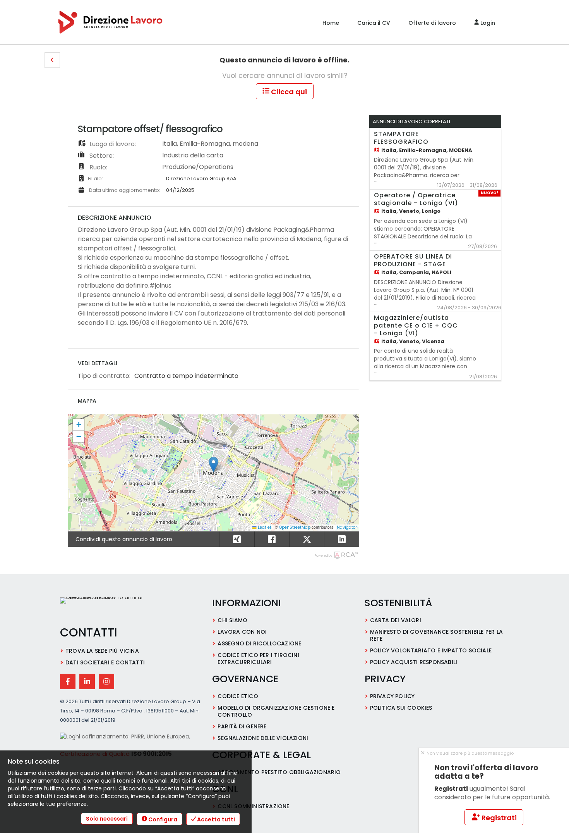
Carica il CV (373, 23)
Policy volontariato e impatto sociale (431, 650)
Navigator (347, 527)
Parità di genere (242, 726)
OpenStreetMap (294, 527)
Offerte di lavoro (432, 23)
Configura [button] (162, 819)
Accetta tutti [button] (215, 819)
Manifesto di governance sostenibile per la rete (436, 635)
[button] (52, 60)
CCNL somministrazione (253, 806)
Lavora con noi (242, 631)
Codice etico (238, 696)
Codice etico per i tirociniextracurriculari (258, 659)
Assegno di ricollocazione (259, 643)
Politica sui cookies (401, 707)
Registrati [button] (498, 818)
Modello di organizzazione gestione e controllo (276, 711)
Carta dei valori (395, 620)
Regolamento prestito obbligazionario (279, 772)
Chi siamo (232, 620)
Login (487, 23)
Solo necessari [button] (107, 819)
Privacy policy (392, 696)
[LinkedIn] (87, 681)
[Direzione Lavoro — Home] (112, 607)
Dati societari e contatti (105, 662)
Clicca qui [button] (288, 92)
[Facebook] (67, 681)
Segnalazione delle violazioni (263, 738)
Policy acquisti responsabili (414, 662)
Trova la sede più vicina (102, 650)
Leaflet (264, 527)
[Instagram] (106, 681)
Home (330, 23)
